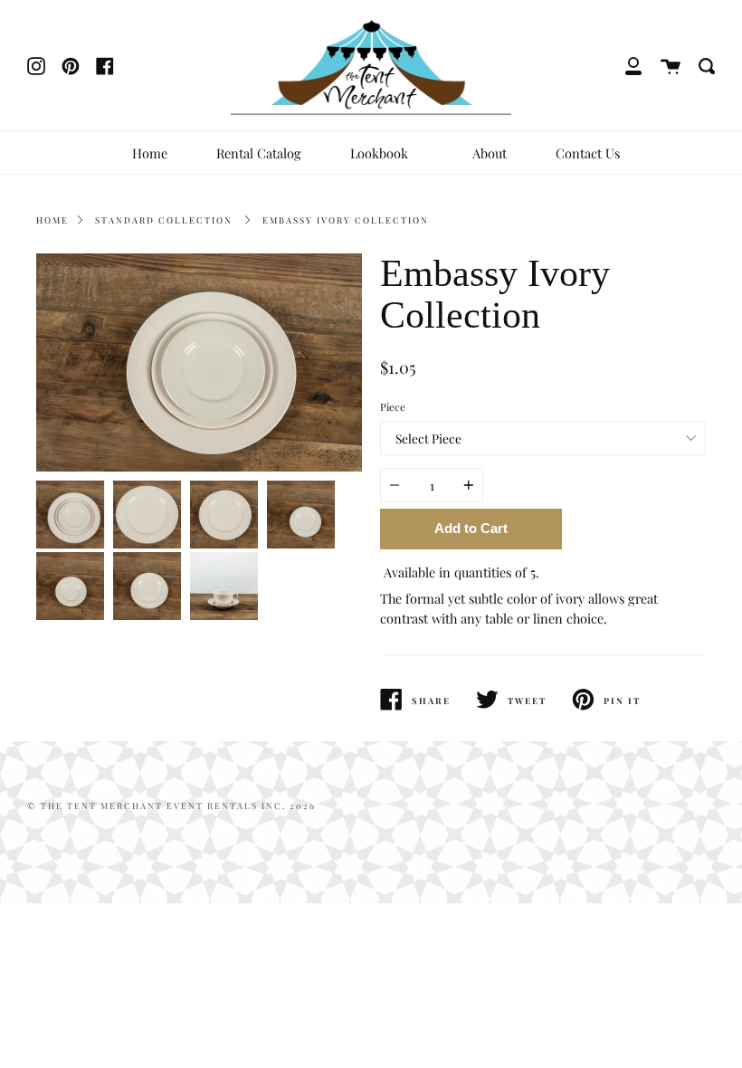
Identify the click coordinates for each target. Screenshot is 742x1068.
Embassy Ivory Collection (345, 220)
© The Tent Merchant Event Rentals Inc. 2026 (171, 805)
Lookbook (381, 153)
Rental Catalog (258, 153)
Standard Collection (164, 220)
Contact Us (588, 153)
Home (149, 153)
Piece (392, 407)
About (489, 153)
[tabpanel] (199, 362)
